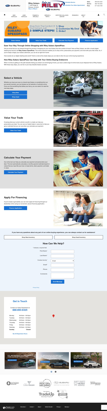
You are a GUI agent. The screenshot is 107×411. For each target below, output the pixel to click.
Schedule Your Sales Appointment (75, 5)
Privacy (58, 407)
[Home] (13, 6)
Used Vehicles (24, 15)
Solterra (53, 361)
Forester (86, 361)
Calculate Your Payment (66, 40)
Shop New (15, 93)
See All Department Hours (20, 333)
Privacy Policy (36, 287)
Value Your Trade (41, 40)
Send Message (57, 282)
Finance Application (91, 40)
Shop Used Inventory (79, 237)
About (39, 407)
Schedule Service (70, 2)
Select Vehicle (15, 40)
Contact (31, 407)
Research (75, 15)
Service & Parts (47, 15)
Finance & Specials (36, 15)
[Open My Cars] (98, 15)
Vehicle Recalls (48, 407)
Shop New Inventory (28, 237)
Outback (20, 361)
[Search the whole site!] (104, 14)
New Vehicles (14, 15)
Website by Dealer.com (8, 407)
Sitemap (67, 407)
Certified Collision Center (62, 15)
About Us (83, 15)
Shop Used (15, 97)
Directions (22, 407)
